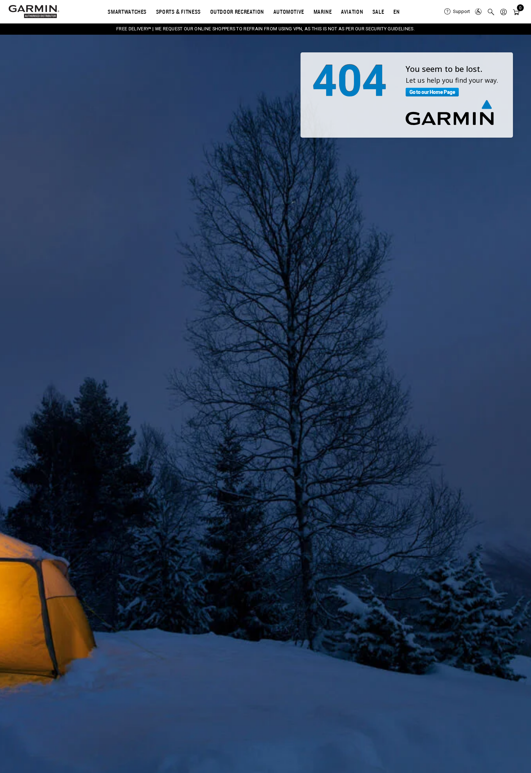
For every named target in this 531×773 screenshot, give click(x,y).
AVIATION (352, 11)
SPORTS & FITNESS (178, 11)
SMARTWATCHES (127, 11)
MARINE (323, 11)
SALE (378, 11)
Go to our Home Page (432, 92)
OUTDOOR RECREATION (237, 11)
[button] (503, 11)
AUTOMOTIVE (288, 11)
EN (396, 11)
